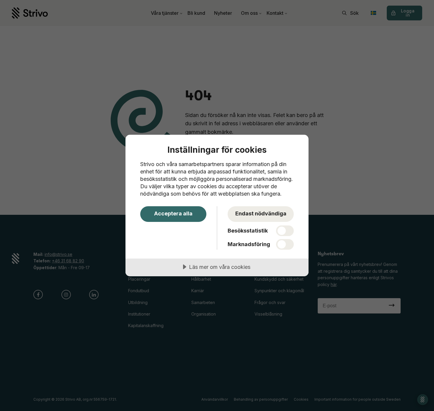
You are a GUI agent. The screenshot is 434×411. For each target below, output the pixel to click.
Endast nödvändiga (260, 213)
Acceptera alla (173, 213)
